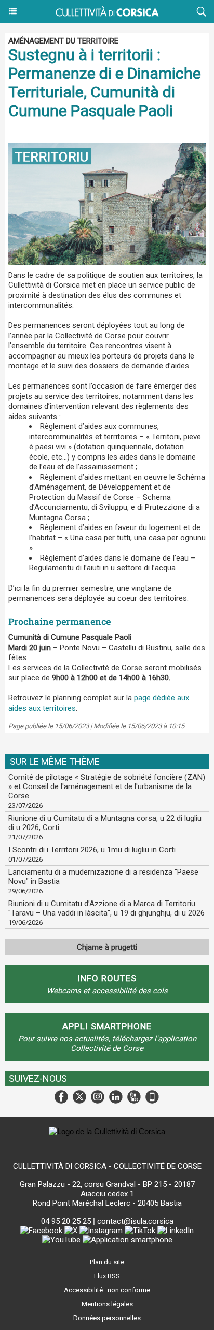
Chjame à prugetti (107, 947)
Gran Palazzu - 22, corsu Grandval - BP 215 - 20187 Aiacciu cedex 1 (107, 1189)
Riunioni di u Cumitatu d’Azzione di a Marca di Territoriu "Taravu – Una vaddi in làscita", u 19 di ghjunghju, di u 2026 (106, 908)
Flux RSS (107, 1276)
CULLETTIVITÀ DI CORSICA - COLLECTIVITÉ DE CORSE (107, 1166)
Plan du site (107, 1262)
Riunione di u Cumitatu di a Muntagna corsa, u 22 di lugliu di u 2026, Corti (105, 822)
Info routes (107, 978)
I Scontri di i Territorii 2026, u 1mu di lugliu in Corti (92, 849)
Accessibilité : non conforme (107, 1290)
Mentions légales (107, 1304)
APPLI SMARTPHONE (107, 1026)
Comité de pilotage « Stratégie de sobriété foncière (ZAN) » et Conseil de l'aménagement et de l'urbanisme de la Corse (106, 786)
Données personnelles (107, 1318)
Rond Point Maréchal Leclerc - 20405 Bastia (107, 1203)
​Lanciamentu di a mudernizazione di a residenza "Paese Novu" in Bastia (103, 876)
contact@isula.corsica (135, 1221)
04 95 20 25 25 (66, 1221)
